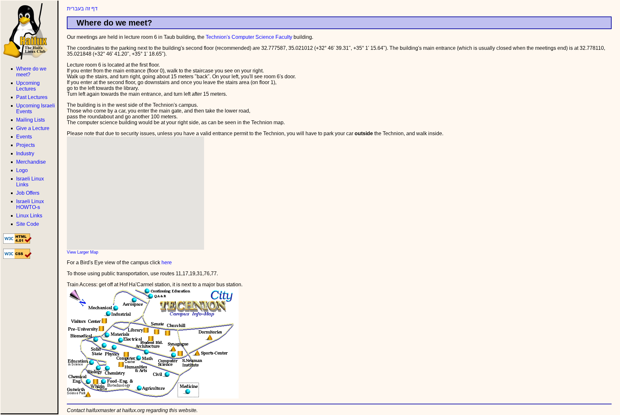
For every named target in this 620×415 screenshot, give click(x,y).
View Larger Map (82, 252)
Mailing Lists (30, 120)
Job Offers (27, 193)
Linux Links (29, 215)
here (166, 262)
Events (24, 136)
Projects (25, 145)
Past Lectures (31, 97)
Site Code (27, 224)
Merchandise (31, 162)
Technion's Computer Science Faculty (249, 37)
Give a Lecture (32, 128)
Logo (22, 170)
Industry (25, 153)
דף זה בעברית (82, 8)
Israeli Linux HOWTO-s (30, 204)
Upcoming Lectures (28, 86)
